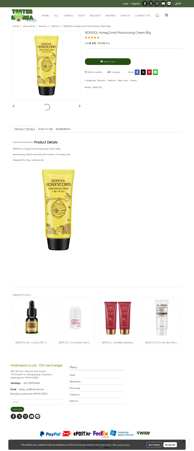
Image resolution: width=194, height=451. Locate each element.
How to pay (75, 388)
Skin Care (123, 80)
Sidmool (112, 80)
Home (45, 16)
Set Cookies (154, 444)
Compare (115, 72)
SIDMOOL (97, 87)
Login (125, 3)
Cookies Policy (123, 444)
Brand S (102, 80)
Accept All (170, 444)
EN (179, 3)
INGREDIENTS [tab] (63, 129)
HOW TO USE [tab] (45, 129)
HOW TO (74, 401)
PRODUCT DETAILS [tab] (25, 129)
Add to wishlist (94, 72)
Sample (68, 16)
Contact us (142, 16)
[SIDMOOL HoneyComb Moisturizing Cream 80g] (46, 65)
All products (75, 381)
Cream (133, 80)
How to (125, 16)
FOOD (81, 16)
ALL (56, 16)
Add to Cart (109, 61)
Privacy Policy (105, 444)
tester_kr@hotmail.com (31, 389)
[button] (157, 16)
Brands (111, 16)
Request (95, 16)
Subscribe (17, 409)
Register (136, 3)
